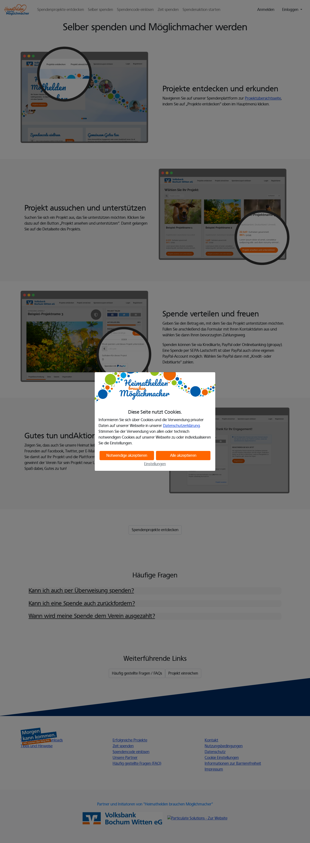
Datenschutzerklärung (181, 425)
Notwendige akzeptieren (126, 455)
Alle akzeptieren (183, 455)
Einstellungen (155, 464)
